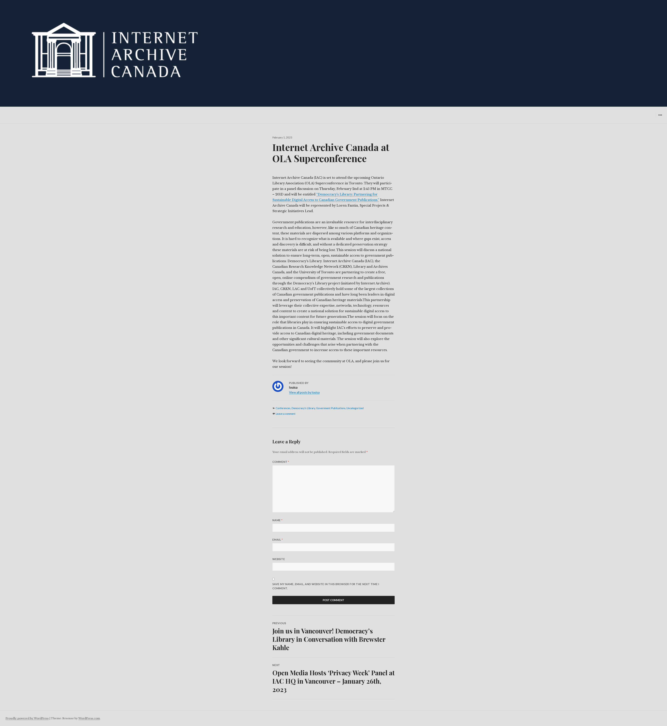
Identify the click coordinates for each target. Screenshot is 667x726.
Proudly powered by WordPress (27, 718)
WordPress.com (89, 718)
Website (278, 559)
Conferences (283, 408)
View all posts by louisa (304, 392)
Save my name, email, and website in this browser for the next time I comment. (325, 586)
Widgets (660, 117)
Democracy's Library (303, 408)
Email (277, 539)
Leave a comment (285, 413)
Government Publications (330, 408)
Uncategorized (355, 408)
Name (277, 520)
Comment (280, 461)
